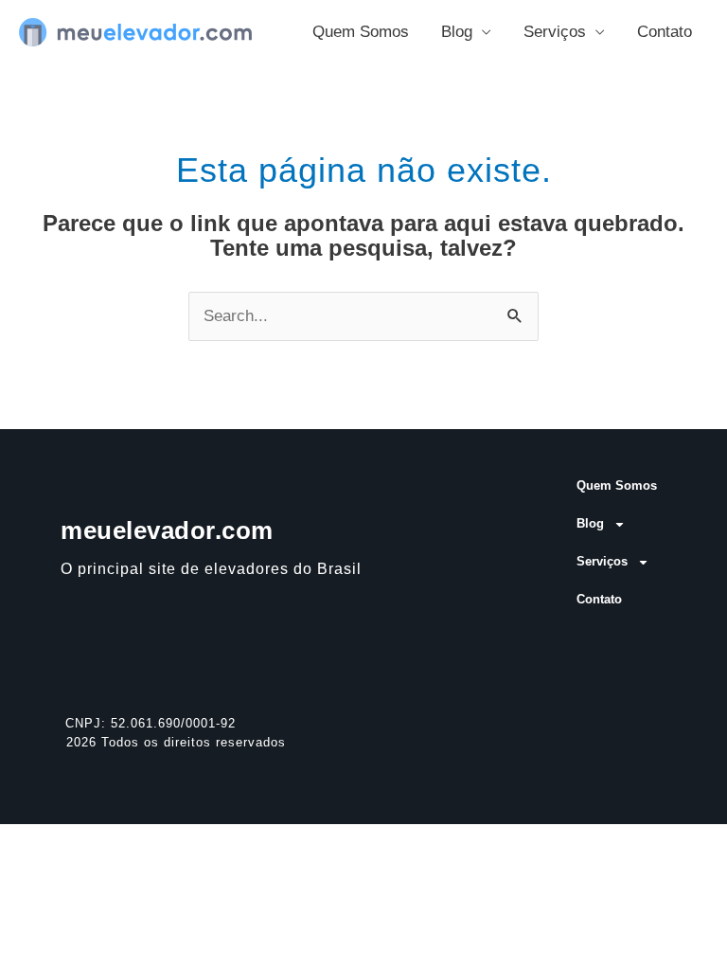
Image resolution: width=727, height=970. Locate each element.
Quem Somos (360, 32)
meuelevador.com (167, 530)
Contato (664, 32)
